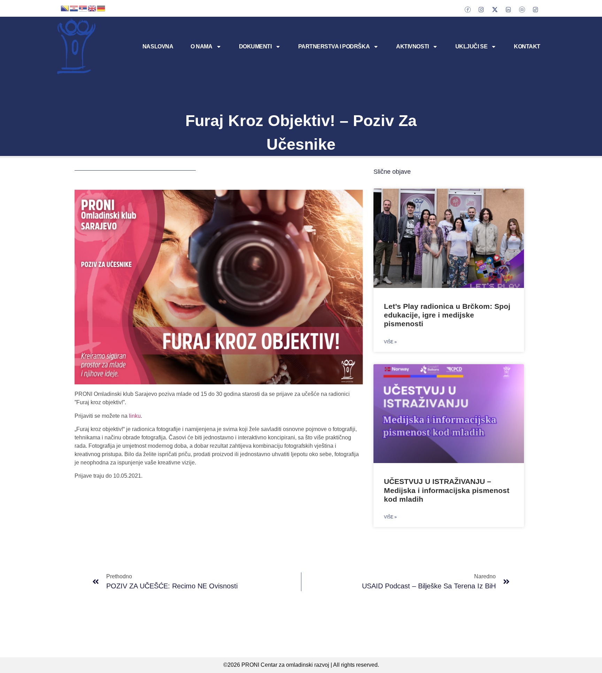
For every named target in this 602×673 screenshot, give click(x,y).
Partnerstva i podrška (334, 46)
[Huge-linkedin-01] (508, 9)
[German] (101, 7)
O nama (201, 46)
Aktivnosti (412, 46)
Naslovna (157, 46)
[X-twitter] (495, 9)
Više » (390, 341)
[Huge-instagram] (481, 9)
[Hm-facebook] (467, 9)
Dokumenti (255, 46)
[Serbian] (83, 7)
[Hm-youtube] (522, 9)
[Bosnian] (65, 7)
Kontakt (527, 46)
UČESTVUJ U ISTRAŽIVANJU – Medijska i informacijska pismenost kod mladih (446, 490)
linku (135, 416)
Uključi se (471, 46)
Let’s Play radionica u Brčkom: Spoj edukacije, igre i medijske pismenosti (447, 315)
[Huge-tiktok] (535, 9)
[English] (92, 7)
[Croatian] (74, 7)
